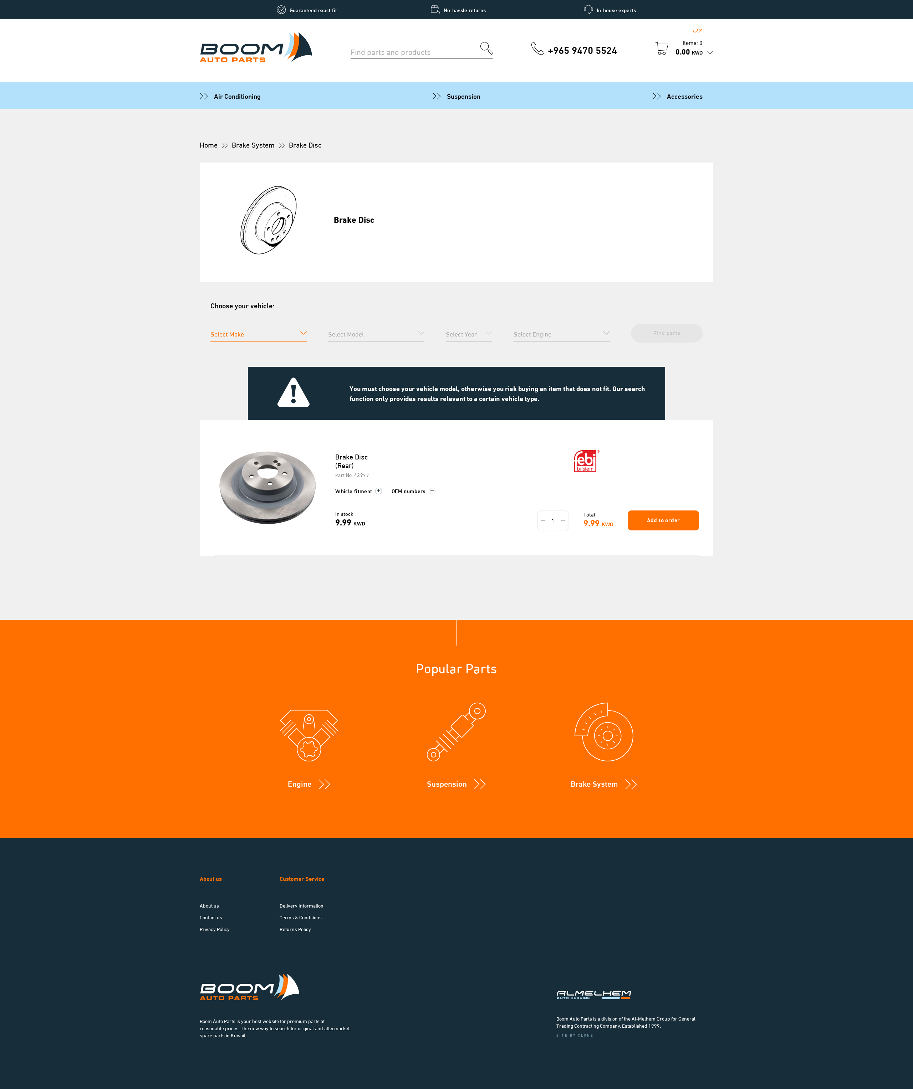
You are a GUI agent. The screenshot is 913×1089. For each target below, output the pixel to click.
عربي (698, 29)
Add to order (663, 519)
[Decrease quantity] (543, 520)
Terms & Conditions (301, 917)
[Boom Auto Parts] (256, 48)
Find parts (666, 332)
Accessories (685, 96)
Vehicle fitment (354, 490)
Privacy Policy (215, 929)
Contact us (211, 917)
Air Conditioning (237, 96)
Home (209, 144)
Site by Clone (575, 1035)
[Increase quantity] (563, 520)
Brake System (253, 144)
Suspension (463, 96)
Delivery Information (301, 905)
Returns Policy (295, 929)
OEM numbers (409, 490)
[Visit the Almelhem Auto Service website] (631, 985)
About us (209, 905)
